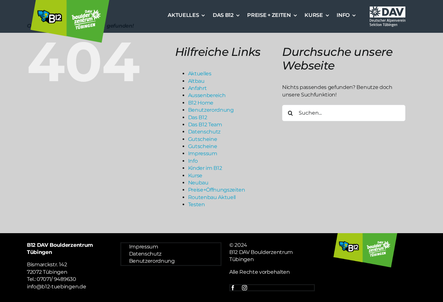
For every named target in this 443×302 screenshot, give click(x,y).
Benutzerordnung (211, 110)
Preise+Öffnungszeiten (216, 190)
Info (193, 161)
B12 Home (200, 103)
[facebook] (232, 287)
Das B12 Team (205, 124)
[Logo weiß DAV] (387, 7)
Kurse (195, 175)
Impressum (202, 153)
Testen (196, 204)
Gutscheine (202, 139)
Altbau (196, 81)
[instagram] (244, 287)
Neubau (198, 183)
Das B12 (197, 117)
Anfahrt (197, 88)
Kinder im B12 (205, 168)
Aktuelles (199, 73)
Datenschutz (204, 132)
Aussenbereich (207, 95)
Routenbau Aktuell (212, 197)
